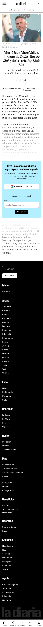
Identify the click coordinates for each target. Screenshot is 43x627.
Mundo (5, 353)
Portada (6, 291)
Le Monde (7, 419)
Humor (5, 486)
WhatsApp (7, 557)
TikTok (5, 569)
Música (5, 445)
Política (5, 361)
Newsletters (7, 546)
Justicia (5, 346)
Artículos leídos (9, 449)
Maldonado (7, 392)
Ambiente (6, 306)
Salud (5, 365)
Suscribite (9, 275)
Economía (6, 330)
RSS (4, 550)
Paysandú (6, 396)
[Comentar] (24, 80)
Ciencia (5, 314)
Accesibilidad (8, 592)
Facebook (6, 565)
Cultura (12, 10)
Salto (4, 400)
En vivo (5, 476)
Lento (4, 423)
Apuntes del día (9, 468)
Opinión (5, 357)
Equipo (5, 531)
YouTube (6, 554)
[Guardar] (18, 80)
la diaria (6, 415)
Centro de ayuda (10, 584)
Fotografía (7, 482)
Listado (5, 505)
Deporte (6, 326)
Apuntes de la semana (12, 472)
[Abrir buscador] (39, 3)
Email (7, 200)
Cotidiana (6, 318)
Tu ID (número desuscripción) (10, 510)
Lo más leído (8, 464)
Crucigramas (8, 490)
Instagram (7, 561)
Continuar (21, 212)
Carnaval (6, 310)
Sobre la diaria (9, 527)
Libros (5, 349)
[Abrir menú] (4, 4)
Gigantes (6, 426)
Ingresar (10, 269)
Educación (7, 334)
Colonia (5, 388)
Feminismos (7, 338)
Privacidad (7, 596)
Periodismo (7, 442)
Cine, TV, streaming (26, 10)
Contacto (6, 600)
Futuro (5, 342)
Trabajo (5, 369)
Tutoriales (6, 588)
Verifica (5, 373)
